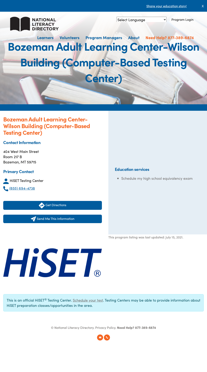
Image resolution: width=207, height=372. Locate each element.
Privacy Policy (105, 327)
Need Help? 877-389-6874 (170, 37)
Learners (45, 37)
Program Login (182, 19)
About (133, 37)
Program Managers (104, 37)
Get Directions (55, 205)
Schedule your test (88, 300)
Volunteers (69, 37)
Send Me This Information (55, 218)
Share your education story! (166, 6)
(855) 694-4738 (22, 188)
